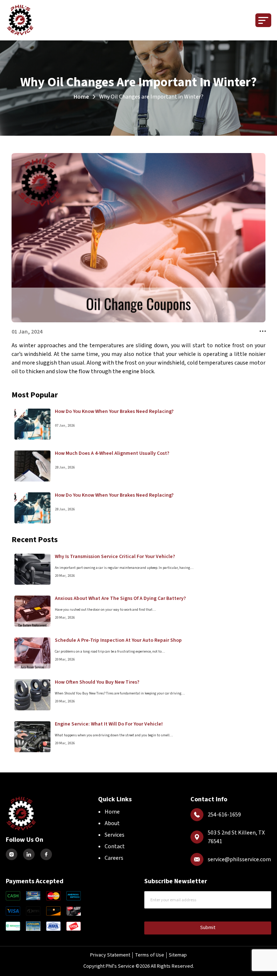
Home (81, 97)
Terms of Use (149, 955)
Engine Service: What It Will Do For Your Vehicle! (109, 724)
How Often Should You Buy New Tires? (97, 682)
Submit (207, 927)
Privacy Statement (110, 955)
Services (114, 835)
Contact (115, 846)
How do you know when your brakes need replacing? (114, 411)
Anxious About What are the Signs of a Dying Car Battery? (120, 598)
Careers (114, 858)
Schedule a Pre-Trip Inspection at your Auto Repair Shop (118, 640)
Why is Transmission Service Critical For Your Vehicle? (115, 556)
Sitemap (178, 955)
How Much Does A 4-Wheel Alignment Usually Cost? (112, 453)
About (112, 823)
